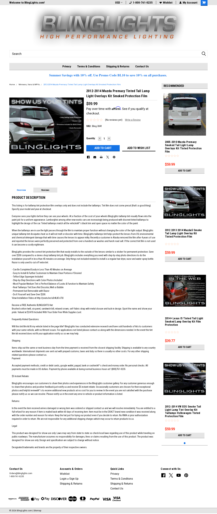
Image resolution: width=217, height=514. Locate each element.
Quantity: (90, 138)
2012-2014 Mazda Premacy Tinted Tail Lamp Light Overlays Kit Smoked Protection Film (82, 84)
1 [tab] (185, 443)
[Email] (94, 157)
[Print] (101, 157)
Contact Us (142, 66)
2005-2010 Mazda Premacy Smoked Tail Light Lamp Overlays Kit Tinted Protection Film (183, 146)
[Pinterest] (114, 157)
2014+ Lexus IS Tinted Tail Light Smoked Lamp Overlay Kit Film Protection (184, 321)
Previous (12, 125)
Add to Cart (184, 170)
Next (80, 125)
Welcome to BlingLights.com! (27, 2)
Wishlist (167, 2)
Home (12, 84)
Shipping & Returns (117, 66)
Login (63, 478)
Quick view (184, 397)
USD (117, 2)
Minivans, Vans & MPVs (29, 84)
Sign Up (73, 478)
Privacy (66, 66)
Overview (21, 190)
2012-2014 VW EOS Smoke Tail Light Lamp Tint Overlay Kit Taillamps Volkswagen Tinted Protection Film (183, 411)
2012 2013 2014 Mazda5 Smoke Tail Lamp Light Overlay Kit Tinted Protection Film (183, 233)
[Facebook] (88, 157)
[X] (107, 157)
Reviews (45, 190)
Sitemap (37, 510)
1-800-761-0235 (143, 2)
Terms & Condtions (88, 66)
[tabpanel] (184, 133)
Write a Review (133, 120)
